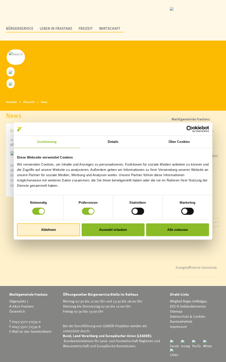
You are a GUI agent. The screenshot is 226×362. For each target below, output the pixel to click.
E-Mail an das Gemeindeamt (30, 331)
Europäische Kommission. (116, 346)
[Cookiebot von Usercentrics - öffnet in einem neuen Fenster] (189, 129)
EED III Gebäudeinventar (188, 306)
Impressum (178, 326)
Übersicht (29, 102)
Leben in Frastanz (56, 28)
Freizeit (86, 28)
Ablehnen (48, 229)
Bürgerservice (19, 28)
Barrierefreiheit (181, 321)
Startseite (11, 102)
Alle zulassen (177, 229)
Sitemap (176, 311)
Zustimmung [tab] (47, 142)
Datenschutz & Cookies (187, 316)
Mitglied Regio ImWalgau (188, 301)
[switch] (88, 211)
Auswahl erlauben (113, 229)
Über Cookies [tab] (179, 142)
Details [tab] (113, 142)
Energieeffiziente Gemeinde (196, 267)
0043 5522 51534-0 (26, 321)
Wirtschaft (109, 28)
